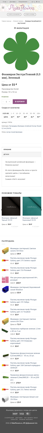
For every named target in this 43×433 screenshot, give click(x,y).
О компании (9, 418)
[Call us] (34, 2)
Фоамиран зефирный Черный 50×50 (9, 219)
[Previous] (1, 214)
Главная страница (6, 21)
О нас (4, 2)
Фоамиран (21, 126)
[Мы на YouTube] (36, 2)
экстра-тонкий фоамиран (14, 132)
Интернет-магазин (18, 21)
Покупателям (23, 2)
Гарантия (14, 419)
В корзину (20, 101)
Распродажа (13, 126)
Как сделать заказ (31, 418)
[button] (3, 7)
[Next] (41, 214)
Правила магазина (26, 419)
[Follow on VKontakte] (39, 2)
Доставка (12, 2)
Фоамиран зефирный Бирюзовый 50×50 (30, 219)
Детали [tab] (6, 154)
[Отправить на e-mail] (32, 2)
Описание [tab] (7, 149)
